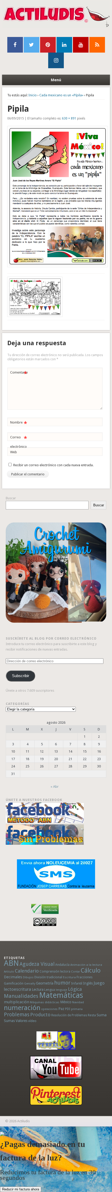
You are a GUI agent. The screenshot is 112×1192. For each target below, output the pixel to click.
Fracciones (84, 977)
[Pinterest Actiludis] (56, 1095)
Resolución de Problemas (69, 1015)
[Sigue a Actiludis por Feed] (97, 45)
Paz (61, 1009)
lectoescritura (17, 989)
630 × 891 (69, 118)
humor (62, 983)
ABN (11, 963)
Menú (56, 80)
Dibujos (28, 977)
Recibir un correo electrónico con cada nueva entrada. (53, 465)
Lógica (75, 989)
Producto (40, 1014)
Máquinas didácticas (44, 1002)
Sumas (9, 1021)
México (65, 1002)
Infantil (76, 983)
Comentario (19, 373)
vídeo (32, 1021)
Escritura (69, 977)
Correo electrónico (18, 442)
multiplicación (16, 1002)
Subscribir (20, 676)
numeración (22, 1008)
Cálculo (91, 970)
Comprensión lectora (55, 971)
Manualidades (21, 996)
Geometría (44, 983)
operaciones (49, 1009)
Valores (21, 1021)
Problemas (16, 1014)
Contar (75, 971)
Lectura (37, 989)
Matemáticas (61, 995)
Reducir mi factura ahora (20, 1189)
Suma (102, 1015)
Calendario (27, 971)
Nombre (18, 423)
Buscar (11, 498)
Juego (99, 983)
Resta (92, 1015)
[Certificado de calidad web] (44, 915)
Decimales (13, 977)
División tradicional (48, 977)
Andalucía (62, 965)
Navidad (78, 1002)
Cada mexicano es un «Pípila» (61, 95)
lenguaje (61, 990)
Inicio (32, 95)
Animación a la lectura (86, 965)
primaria (77, 1009)
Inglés (88, 983)
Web (13, 452)
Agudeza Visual (37, 964)
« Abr (55, 787)
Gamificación (13, 983)
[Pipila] (56, 196)
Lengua (49, 990)
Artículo (9, 971)
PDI (67, 1009)
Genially (29, 983)
